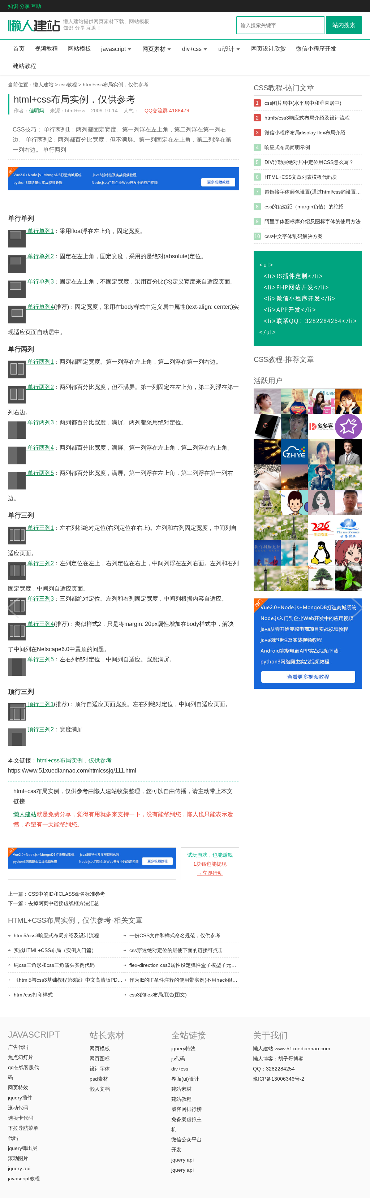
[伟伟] (267, 502)
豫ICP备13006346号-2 (278, 1079)
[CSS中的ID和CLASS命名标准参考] (12, 605)
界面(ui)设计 (185, 1079)
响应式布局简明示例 (287, 147)
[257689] (348, 527)
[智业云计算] (294, 451)
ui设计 (226, 49)
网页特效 (18, 1087)
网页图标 (100, 1058)
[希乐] (294, 502)
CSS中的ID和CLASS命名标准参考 (66, 894)
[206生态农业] (321, 527)
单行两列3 (40, 422)
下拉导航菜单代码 (23, 1133)
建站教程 (24, 66)
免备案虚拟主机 (186, 1124)
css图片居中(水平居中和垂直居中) (302, 103)
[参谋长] (267, 477)
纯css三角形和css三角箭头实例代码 (54, 965)
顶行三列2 (40, 729)
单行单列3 (40, 281)
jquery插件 (20, 1097)
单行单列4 (40, 307)
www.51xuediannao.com (302, 1048)
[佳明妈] (267, 401)
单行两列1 (40, 362)
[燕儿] (321, 451)
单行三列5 (40, 659)
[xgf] (348, 502)
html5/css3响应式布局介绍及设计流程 (56, 935)
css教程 (68, 84)
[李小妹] (348, 553)
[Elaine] (267, 527)
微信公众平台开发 (186, 1144)
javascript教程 (24, 1178)
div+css (192, 49)
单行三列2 (40, 563)
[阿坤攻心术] (348, 451)
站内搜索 (344, 25)
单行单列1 (40, 231)
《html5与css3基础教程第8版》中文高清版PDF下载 (69, 980)
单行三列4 (40, 624)
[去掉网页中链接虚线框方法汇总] (357, 605)
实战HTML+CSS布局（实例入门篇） (55, 950)
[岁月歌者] (321, 401)
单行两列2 (40, 387)
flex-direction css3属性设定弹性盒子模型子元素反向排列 (184, 965)
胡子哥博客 (291, 1058)
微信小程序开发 (316, 49)
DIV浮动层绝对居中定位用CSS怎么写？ (309, 162)
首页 (19, 49)
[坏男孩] (294, 426)
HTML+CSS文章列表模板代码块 (300, 177)
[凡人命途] (267, 451)
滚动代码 (18, 1108)
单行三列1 (40, 528)
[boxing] (267, 578)
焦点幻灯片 (20, 1057)
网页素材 (153, 49)
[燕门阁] (321, 553)
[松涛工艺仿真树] (321, 578)
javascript (113, 49)
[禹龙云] (267, 426)
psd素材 (99, 1079)
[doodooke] (321, 426)
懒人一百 (34, 26)
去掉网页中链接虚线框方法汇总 (63, 903)
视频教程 (46, 49)
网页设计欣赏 (268, 49)
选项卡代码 (20, 1118)
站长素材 (107, 1035)
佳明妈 (36, 110)
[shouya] (267, 553)
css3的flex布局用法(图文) (158, 995)
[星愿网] (348, 426)
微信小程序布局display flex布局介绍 (304, 132)
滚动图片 (18, 1158)
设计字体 (100, 1069)
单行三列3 (40, 599)
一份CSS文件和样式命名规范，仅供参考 (174, 935)
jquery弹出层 (22, 1148)
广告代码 (18, 1047)
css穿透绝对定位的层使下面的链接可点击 (176, 950)
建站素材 (181, 1089)
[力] (294, 477)
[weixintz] (348, 477)
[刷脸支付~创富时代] (294, 578)
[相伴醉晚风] (348, 401)
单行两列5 (40, 473)
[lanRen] (294, 527)
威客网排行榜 (186, 1109)
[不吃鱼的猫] (294, 401)
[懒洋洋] (321, 477)
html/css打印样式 (33, 995)
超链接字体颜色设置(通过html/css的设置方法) (313, 192)
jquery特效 (183, 1048)
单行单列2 (40, 256)
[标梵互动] (321, 502)
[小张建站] (348, 578)
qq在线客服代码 (23, 1072)
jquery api (19, 1168)
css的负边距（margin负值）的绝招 (304, 206)
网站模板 (79, 49)
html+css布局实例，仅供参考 (116, 84)
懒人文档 (100, 1089)
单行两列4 (40, 448)
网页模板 (100, 1048)
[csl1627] (294, 553)
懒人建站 (43, 84)
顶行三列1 (40, 704)
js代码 (178, 1058)
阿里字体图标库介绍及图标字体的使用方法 (312, 221)
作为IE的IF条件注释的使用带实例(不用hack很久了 (184, 980)
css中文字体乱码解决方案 (293, 236)
